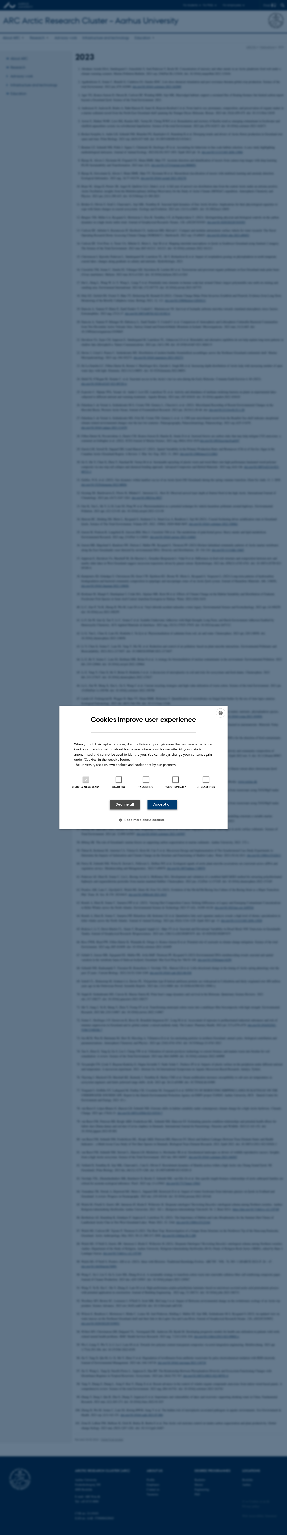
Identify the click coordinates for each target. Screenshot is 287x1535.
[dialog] (143, 767)
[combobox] (221, 713)
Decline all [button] (125, 804)
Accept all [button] (162, 804)
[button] (143, 819)
